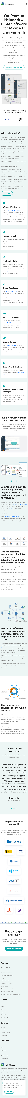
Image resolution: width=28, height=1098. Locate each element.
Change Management (6, 983)
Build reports (6, 271)
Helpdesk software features (8, 989)
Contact (3, 1027)
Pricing (2, 1006)
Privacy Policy (4, 1058)
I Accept (9, 1092)
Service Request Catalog (7, 970)
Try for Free (6, 193)
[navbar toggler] (23, 3)
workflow (11, 508)
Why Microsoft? (5, 1053)
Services (3, 1004)
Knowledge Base (5, 980)
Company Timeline (5, 1032)
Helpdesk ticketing (5, 967)
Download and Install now (14, 67)
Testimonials (4, 1035)
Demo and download (6, 1045)
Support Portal (4, 1012)
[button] (11, 481)
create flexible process (9, 323)
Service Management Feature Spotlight (11, 994)
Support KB (3, 1014)
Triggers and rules (5, 978)
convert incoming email (20, 504)
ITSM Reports (4, 986)
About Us (3, 1030)
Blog (2, 1047)
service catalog (11, 345)
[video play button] (14, 443)
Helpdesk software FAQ (7, 991)
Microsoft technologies (14, 210)
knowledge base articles (12, 516)
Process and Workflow (6, 972)
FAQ (2, 1009)
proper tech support (12, 291)
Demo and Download (14, 949)
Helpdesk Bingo (4, 1055)
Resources (3, 1050)
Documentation (5, 1017)
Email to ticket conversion (7, 975)
